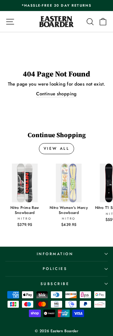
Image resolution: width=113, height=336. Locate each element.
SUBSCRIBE (55, 283)
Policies (55, 268)
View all (57, 148)
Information (55, 253)
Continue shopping (56, 94)
